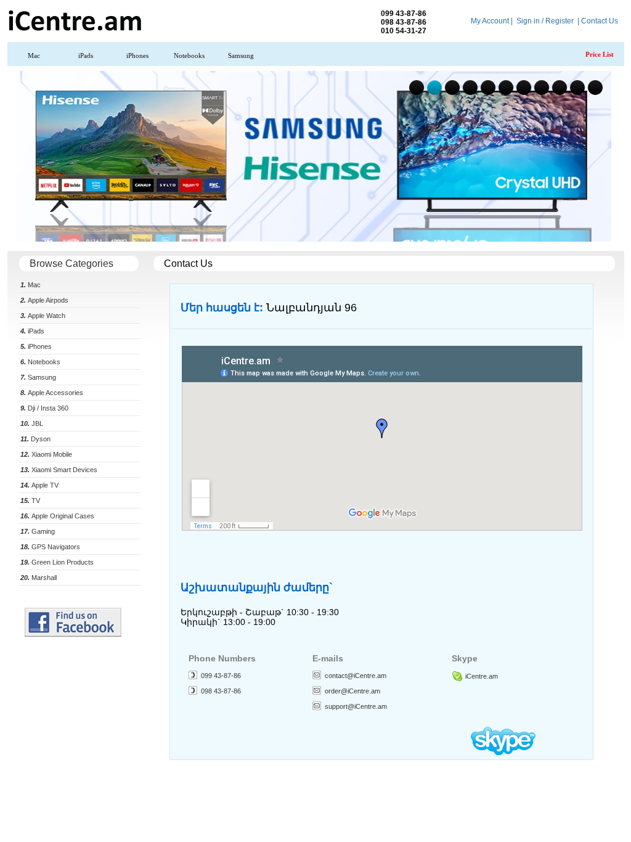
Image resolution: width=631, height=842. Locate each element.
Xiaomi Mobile (46, 454)
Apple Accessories (51, 392)
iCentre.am (481, 676)
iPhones (137, 55)
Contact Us (599, 21)
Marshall (38, 577)
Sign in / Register (545, 21)
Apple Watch (42, 315)
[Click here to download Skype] (503, 752)
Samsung (241, 55)
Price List (599, 54)
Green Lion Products (57, 562)
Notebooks (189, 55)
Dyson (35, 439)
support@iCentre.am (356, 706)
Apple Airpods (44, 300)
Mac (34, 55)
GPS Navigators (50, 546)
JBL (31, 423)
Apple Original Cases (57, 516)
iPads (85, 55)
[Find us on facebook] (73, 634)
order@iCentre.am (352, 691)
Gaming (37, 531)
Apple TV (39, 485)
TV (30, 500)
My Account (490, 21)
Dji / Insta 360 (44, 408)
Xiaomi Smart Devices (58, 469)
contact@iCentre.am (355, 675)
